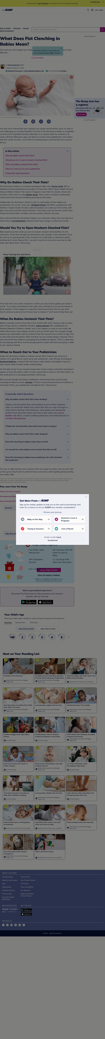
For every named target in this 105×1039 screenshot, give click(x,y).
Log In (59, 537)
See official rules (53, 540)
